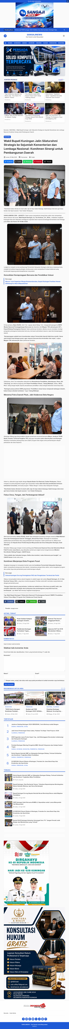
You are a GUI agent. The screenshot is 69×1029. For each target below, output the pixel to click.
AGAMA (10, 43)
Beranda (6, 1013)
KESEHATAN (52, 43)
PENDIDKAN (20, 726)
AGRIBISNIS (17, 43)
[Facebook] (23, 1019)
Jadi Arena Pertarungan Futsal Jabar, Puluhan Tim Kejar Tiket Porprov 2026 (35, 730)
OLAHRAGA (14, 733)
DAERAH (24, 43)
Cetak (33, 157)
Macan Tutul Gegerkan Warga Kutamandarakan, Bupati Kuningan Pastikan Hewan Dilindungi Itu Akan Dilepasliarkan (33, 282)
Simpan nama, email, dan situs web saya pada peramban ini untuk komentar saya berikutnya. (35, 680)
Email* (37, 673)
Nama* (6, 673)
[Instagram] (26, 1019)
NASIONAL (61, 43)
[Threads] (29, 1019)
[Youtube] (33, 1019)
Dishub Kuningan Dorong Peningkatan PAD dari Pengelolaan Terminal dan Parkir (32, 575)
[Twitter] (36, 1019)
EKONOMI (31, 43)
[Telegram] (42, 1019)
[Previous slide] (62, 689)
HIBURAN (38, 43)
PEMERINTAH (33, 749)
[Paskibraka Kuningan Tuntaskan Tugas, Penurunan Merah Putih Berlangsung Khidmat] (10, 631)
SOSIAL (26, 726)
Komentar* (7, 655)
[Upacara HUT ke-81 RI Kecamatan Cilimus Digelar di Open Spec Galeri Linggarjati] (41, 631)
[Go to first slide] (64, 689)
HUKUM (45, 43)
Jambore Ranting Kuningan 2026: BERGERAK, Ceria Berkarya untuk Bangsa (34, 724)
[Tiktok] (39, 1019)
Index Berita (13, 1013)
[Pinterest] (45, 1019)
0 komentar (24, 157)
